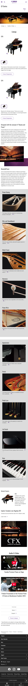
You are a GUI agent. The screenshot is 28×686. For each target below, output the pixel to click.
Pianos (10, 631)
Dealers (2, 652)
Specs (13, 610)
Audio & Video (11, 26)
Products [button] (2, 636)
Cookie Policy (24, 674)
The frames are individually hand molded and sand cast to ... (13, 271)
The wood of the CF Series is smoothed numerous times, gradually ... (13, 393)
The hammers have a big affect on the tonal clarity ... (13, 299)
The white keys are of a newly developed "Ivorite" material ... (12, 479)
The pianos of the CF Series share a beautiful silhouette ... (11, 364)
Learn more (3, 516)
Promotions (3, 645)
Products (14, 631)
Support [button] (2, 655)
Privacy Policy (17, 674)
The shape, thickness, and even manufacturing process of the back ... (12, 213)
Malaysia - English (6, 661)
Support (13, 613)
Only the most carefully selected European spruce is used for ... (13, 242)
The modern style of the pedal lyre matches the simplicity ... (12, 422)
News (2, 642)
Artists (2, 648)
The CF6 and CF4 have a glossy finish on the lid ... (13, 450)
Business (3, 664)
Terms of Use (10, 674)
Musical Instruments (4, 631)
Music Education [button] (4, 639)
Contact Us (3, 674)
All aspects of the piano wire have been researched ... (13, 328)
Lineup (2, 26)
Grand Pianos (20, 631)
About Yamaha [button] (4, 658)
